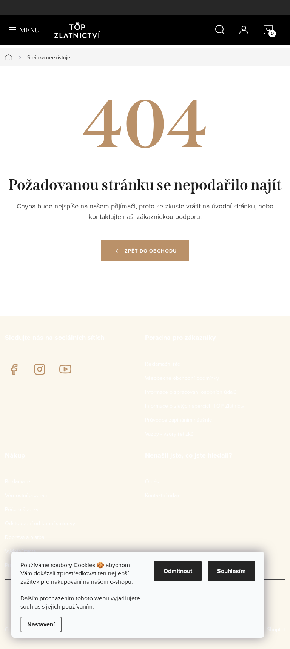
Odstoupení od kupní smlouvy (40, 523)
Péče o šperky (22, 509)
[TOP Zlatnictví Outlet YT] (65, 369)
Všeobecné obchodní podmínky (182, 378)
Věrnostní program (26, 495)
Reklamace (17, 481)
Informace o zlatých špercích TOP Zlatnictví (195, 406)
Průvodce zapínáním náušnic (178, 420)
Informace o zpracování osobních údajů (191, 392)
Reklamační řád (162, 364)
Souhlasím (231, 571)
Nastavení (41, 624)
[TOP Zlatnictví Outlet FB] (14, 369)
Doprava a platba (24, 537)
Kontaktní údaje (163, 495)
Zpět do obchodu (151, 250)
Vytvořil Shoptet (266, 629)
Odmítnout (178, 571)
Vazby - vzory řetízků (169, 434)
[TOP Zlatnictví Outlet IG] (40, 369)
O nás (152, 481)
